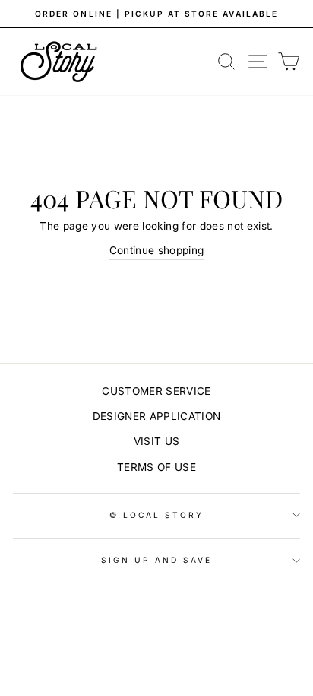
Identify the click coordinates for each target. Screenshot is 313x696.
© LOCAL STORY (156, 515)
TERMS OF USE (156, 467)
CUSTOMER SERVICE (156, 391)
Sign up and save (157, 559)
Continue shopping (156, 250)
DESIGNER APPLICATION (157, 416)
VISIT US (157, 441)
